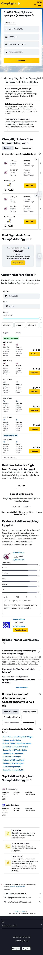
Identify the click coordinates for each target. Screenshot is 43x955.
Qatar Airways (18, 553)
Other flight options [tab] (11, 722)
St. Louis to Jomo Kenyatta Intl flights (17, 743)
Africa (23, 911)
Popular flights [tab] (28, 722)
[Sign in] (35, 4)
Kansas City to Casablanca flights (15, 747)
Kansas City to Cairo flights (13, 753)
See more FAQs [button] (21, 687)
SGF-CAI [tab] (21, 486)
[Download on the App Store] (26, 949)
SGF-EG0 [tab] (16, 507)
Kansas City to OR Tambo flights (15, 750)
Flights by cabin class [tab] (12, 717)
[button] (33, 15)
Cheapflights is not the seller (15, 893)
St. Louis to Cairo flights (12, 740)
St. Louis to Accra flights (12, 757)
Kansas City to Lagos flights (13, 770)
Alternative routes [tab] (11, 712)
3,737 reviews (18, 560)
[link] (18, 262)
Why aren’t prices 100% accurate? (17, 902)
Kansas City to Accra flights (13, 763)
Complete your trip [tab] (29, 712)
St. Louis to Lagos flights (12, 767)
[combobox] (10, 22)
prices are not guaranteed (17, 886)
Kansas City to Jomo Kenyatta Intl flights (18, 737)
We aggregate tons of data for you (17, 897)
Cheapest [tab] (7, 148)
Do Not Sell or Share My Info (21, 937)
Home (17, 911)
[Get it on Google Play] (16, 949)
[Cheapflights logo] (8, 3)
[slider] (40, 318)
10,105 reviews (19, 626)
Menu (39, 2)
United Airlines (19, 619)
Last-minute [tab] (27, 148)
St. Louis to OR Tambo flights (13, 760)
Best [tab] (16, 148)
